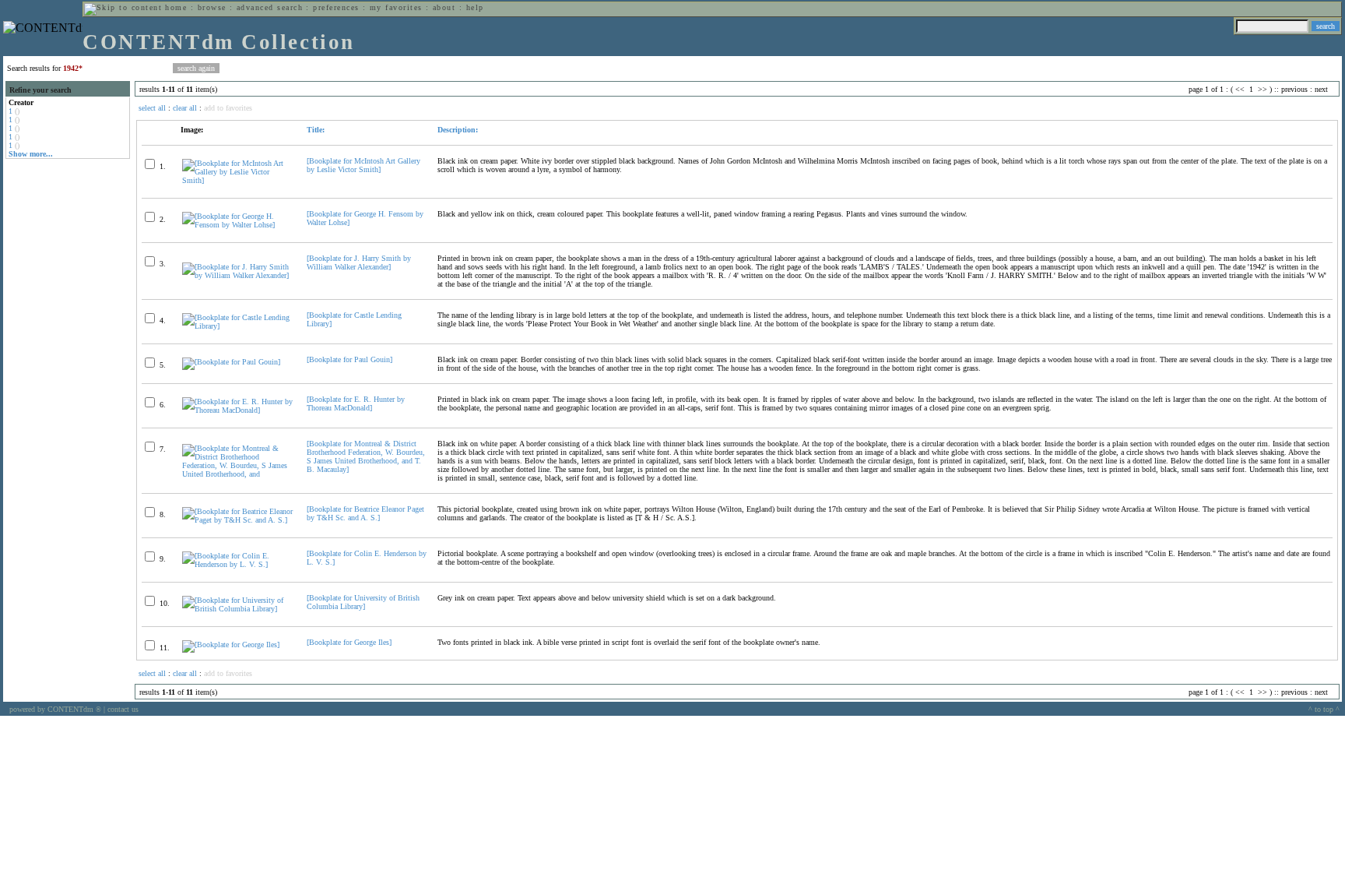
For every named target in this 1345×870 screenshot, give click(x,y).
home (176, 7)
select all (152, 108)
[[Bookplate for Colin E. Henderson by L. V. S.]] (237, 564)
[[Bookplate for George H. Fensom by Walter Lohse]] (237, 224)
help (475, 7)
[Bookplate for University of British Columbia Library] (363, 602)
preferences (336, 7)
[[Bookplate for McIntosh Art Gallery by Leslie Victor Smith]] (237, 180)
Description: (457, 129)
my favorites (396, 7)
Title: (316, 129)
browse (212, 7)
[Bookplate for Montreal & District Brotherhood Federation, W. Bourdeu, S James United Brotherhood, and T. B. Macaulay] (366, 456)
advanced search (270, 7)
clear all (185, 108)
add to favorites (228, 108)
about (444, 7)
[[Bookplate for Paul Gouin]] (231, 362)
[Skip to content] (123, 7)
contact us (123, 709)
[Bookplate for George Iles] (349, 642)
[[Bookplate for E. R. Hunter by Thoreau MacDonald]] (237, 410)
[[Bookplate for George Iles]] (230, 644)
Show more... (31, 154)
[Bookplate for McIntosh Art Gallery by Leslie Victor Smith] (363, 165)
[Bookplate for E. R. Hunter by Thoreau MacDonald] (356, 403)
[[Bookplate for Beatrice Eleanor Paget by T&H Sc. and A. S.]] (237, 520)
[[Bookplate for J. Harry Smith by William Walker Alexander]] (237, 275)
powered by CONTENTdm (55, 709)
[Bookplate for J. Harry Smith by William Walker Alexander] (359, 262)
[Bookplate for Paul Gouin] (349, 359)
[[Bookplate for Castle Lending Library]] (237, 326)
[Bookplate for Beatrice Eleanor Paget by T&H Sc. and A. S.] (365, 513)
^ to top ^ (1324, 709)
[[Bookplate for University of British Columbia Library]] (237, 608)
